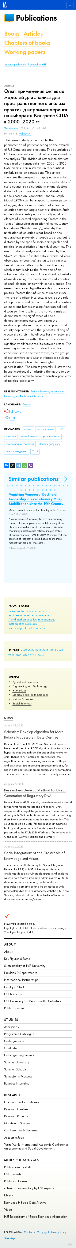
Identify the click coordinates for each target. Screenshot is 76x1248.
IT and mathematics (20, 619)
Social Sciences (21, 703)
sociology (31, 624)
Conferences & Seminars (21, 1130)
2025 (45, 650)
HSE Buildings (13, 994)
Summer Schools (15, 1069)
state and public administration (27, 628)
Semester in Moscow (18, 1076)
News (8, 718)
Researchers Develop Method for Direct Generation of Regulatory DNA (35, 793)
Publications (36, 17)
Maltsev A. (25, 133)
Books (11, 33)
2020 (26, 655)
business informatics (20, 611)
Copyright (43, 1232)
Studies (11, 1020)
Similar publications (33, 479)
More (41, 655)
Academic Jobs (14, 1137)
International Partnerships (21, 980)
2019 (33, 655)
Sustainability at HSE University (24, 966)
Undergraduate (14, 1041)
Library (8, 1195)
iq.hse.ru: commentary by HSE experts (29, 1188)
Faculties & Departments (20, 973)
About (10, 944)
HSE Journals (12, 1174)
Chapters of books (27, 42)
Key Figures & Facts (17, 959)
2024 (53, 650)
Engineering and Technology (29, 686)
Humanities (19, 690)
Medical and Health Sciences (30, 695)
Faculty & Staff (14, 987)
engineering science (21, 615)
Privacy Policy (58, 1232)
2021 (19, 655)
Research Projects (16, 1116)
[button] (8, 486)
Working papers (24, 52)
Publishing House (15, 1181)
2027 (31, 650)
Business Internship (16, 1083)
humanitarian (42, 615)
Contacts (29, 1232)
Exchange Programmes (19, 1055)
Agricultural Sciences (25, 682)
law (35, 619)
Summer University (16, 1062)
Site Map (9, 1238)
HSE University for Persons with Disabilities (32, 1001)
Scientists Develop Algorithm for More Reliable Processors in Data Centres (34, 734)
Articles (33, 33)
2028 (24, 650)
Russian (27, 404)
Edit (70, 1243)
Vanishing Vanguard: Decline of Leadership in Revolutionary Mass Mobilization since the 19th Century (36, 499)
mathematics (16, 624)
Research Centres (16, 1109)
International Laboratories (21, 1102)
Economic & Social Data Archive (25, 1202)
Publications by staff (17, 1167)
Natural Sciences (22, 699)
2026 (38, 650)
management (46, 619)
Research (13, 1095)
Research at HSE (37, 64)
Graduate (10, 1048)
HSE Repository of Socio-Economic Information (36, 1217)
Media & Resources (21, 1160)
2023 (60, 650)
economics (40, 611)
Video (8, 1210)
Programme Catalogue (19, 1034)
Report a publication (15, 64)
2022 (11, 655)
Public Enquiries (14, 1008)
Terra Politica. (11, 128)
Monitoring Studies (17, 1123)
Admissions (11, 1027)
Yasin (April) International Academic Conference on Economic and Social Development (36, 1146)
